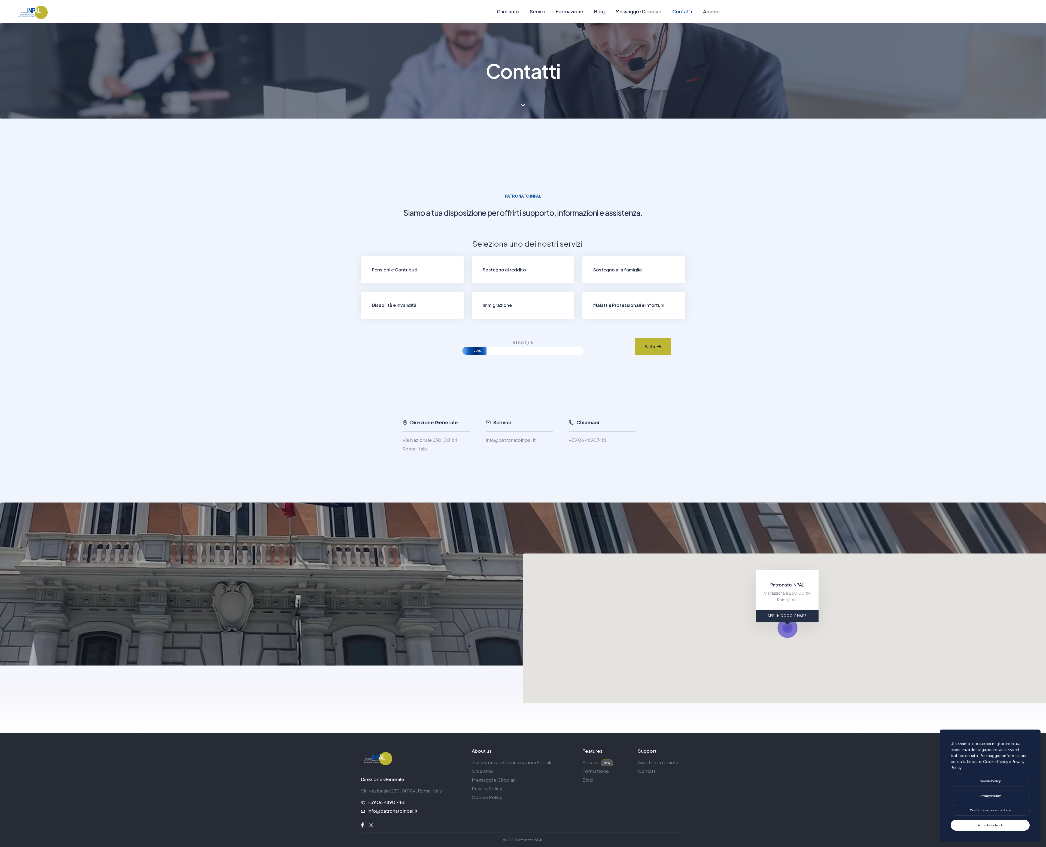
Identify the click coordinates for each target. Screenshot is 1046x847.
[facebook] (362, 824)
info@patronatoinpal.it (511, 440)
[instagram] (371, 824)
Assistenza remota (658, 762)
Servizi (537, 11)
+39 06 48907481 (587, 440)
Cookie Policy (487, 797)
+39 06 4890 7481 (386, 802)
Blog (599, 11)
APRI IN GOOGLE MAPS (787, 616)
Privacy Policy (487, 788)
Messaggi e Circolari (638, 11)
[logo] (377, 758)
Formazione (569, 11)
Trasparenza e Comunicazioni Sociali (511, 762)
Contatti (682, 11)
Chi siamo (508, 11)
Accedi (711, 11)
